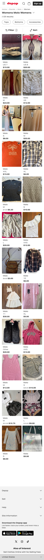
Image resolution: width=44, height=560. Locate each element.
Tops (6, 22)
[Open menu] (4, 3)
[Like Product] (19, 36)
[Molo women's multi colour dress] (12, 118)
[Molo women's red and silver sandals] (32, 47)
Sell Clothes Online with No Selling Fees (22, 552)
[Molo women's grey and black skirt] (12, 403)
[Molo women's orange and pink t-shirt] (12, 154)
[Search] (23, 3)
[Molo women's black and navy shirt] (12, 189)
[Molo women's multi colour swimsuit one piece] (32, 403)
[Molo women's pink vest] (12, 367)
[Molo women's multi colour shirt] (32, 154)
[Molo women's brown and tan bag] (12, 260)
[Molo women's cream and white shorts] (12, 225)
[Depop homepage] (12, 3)
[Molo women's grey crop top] (32, 367)
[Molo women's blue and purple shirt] (32, 225)
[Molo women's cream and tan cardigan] (32, 118)
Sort (35, 30)
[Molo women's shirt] (32, 260)
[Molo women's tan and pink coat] (12, 83)
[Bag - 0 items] (29, 3)
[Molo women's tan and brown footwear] (12, 47)
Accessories (35, 22)
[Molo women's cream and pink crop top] (12, 296)
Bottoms (19, 22)
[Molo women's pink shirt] (32, 296)
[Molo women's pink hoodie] (32, 332)
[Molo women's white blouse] (32, 83)
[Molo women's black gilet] (12, 332)
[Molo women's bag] (32, 438)
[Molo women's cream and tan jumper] (32, 189)
